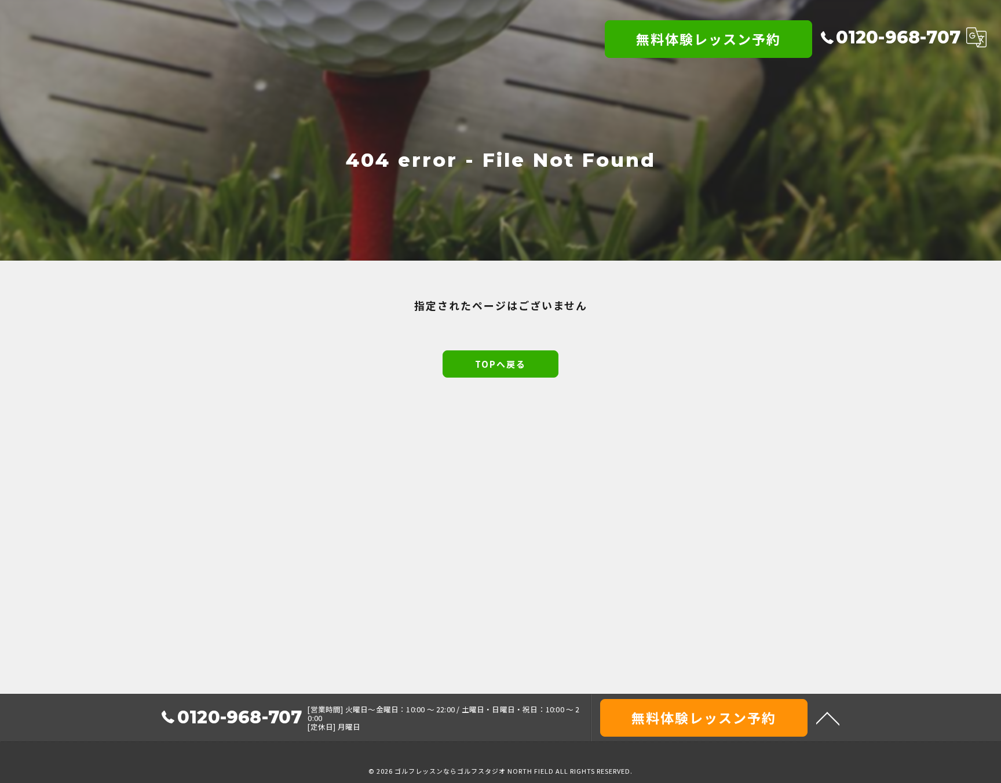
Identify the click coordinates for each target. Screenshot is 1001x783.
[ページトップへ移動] (827, 717)
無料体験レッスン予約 (708, 39)
